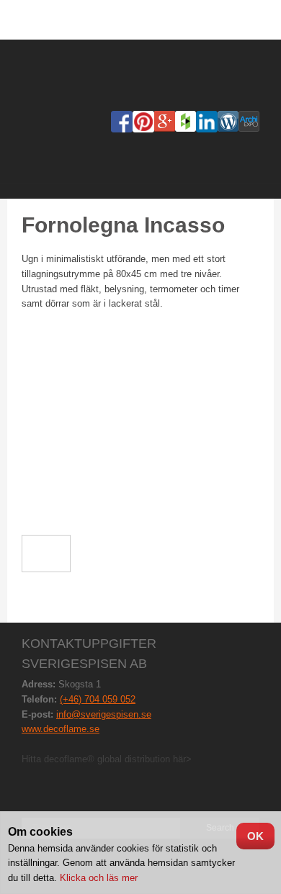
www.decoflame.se (60, 728)
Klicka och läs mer (97, 877)
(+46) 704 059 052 (97, 699)
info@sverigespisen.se (103, 714)
